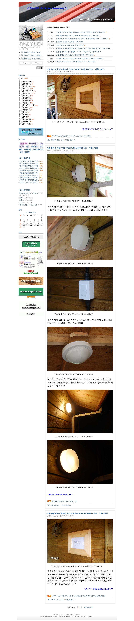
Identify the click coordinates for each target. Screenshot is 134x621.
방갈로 (70, 596)
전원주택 (24, 143)
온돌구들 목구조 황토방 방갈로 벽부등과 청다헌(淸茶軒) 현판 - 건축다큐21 (82, 39)
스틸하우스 (33, 143)
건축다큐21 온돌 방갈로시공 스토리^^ (60, 494)
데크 (21, 152)
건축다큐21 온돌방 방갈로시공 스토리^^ (98, 589)
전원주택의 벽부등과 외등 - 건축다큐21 (70, 45)
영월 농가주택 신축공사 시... (29, 182)
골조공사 (34, 146)
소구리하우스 (38, 149)
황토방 (103, 596)
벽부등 (73, 136)
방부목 (27, 152)
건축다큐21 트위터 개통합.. (31, 55)
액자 (84, 136)
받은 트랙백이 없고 (53, 140)
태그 (105, 9)
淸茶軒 (54, 596)
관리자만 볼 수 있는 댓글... (28, 205)
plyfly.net (91, 616)
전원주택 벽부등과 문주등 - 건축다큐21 (70, 42)
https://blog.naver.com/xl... (28, 193)
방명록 (111, 9)
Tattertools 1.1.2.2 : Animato (70, 616)
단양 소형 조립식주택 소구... (29, 170)
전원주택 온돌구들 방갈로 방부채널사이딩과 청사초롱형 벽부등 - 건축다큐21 (83, 48)
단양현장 (27, 149)
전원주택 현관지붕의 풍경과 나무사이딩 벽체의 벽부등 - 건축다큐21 (80, 58)
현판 (88, 136)
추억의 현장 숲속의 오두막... (29, 163)
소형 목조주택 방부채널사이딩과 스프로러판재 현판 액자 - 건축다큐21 (80, 32)
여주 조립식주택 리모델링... (29, 168)
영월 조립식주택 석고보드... (29, 175)
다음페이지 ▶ (88, 607)
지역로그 (98, 9)
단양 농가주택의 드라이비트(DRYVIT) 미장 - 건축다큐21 (76, 61)
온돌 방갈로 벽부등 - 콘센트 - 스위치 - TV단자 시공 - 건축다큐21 (78, 52)
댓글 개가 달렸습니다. (68, 140)
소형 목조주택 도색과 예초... (29, 161)
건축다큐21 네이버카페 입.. (31, 52)
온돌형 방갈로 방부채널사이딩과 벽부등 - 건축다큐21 (74, 55)
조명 (75, 501)
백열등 (54, 501)
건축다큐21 (44, 616)
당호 (59, 596)
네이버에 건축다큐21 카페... (29, 166)
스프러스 (79, 136)
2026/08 (31, 212)
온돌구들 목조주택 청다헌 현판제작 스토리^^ (97, 129)
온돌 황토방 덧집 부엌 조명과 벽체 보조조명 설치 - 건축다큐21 (78, 35)
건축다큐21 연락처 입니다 (31, 58)
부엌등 (70, 501)
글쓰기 (36, 63)
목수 (27, 146)
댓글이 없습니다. (66, 505)
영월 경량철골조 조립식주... (29, 173)
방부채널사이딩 (64, 136)
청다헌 (93, 596)
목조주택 (55, 136)
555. (21, 198)
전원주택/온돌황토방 (54, 72)
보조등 (65, 501)
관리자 (25, 63)
